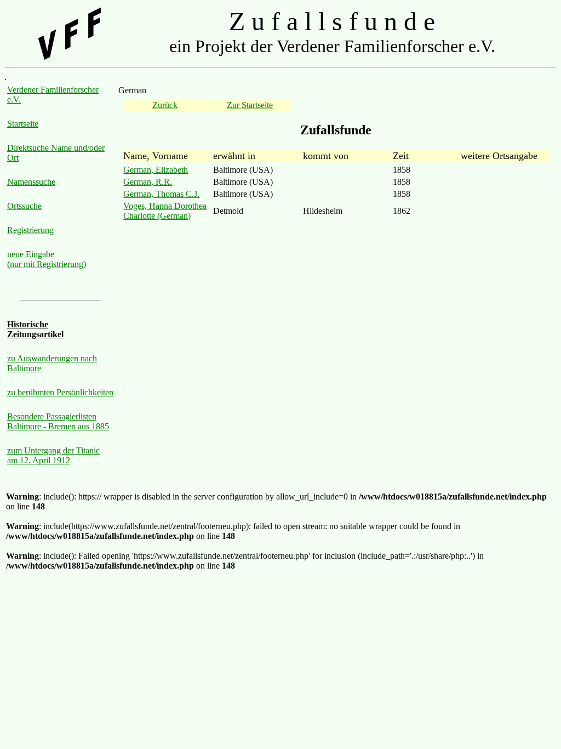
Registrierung (30, 230)
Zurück (165, 105)
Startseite (22, 123)
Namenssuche (31, 181)
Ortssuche (24, 206)
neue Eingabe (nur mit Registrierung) (46, 259)
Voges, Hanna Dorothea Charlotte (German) (165, 210)
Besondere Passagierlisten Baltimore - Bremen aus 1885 (58, 421)
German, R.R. (147, 181)
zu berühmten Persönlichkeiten (60, 392)
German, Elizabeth (155, 169)
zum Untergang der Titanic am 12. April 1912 (53, 455)
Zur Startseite (250, 105)
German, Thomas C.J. (161, 193)
